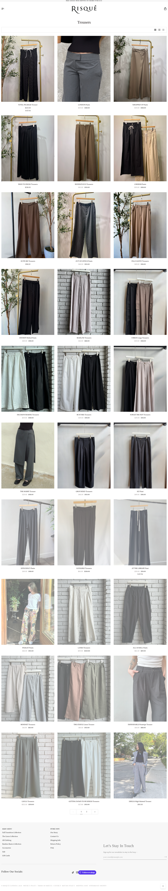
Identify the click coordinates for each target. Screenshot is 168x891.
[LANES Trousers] (83, 612)
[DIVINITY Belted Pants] (27, 302)
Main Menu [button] (7, 829)
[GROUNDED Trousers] (83, 455)
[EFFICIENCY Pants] (27, 532)
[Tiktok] (73, 872)
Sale (3, 852)
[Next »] (95, 811)
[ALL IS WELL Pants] (140, 612)
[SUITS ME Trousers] (27, 225)
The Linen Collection (10, 836)
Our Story (54, 832)
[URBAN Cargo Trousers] (140, 302)
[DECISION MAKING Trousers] (27, 379)
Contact (57, 886)
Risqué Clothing (10, 886)
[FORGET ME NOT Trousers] (140, 379)
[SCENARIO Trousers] (83, 532)
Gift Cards (6, 856)
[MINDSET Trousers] (27, 689)
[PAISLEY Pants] (27, 612)
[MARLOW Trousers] (83, 302)
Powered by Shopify (98, 886)
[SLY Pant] (140, 455)
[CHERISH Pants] (140, 148)
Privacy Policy (30, 886)
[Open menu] (4, 9)
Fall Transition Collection (11, 832)
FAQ (52, 848)
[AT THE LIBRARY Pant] (140, 532)
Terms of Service (45, 886)
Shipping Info (55, 840)
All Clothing (6, 840)
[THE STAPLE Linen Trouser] (83, 689)
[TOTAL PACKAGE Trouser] (27, 69)
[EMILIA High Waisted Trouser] (140, 765)
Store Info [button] (55, 829)
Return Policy (55, 844)
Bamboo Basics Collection (11, 844)
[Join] (165, 857)
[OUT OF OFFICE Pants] (83, 225)
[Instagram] (77, 872)
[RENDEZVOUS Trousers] (83, 148)
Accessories (6, 848)
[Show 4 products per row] (164, 30)
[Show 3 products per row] (159, 30)
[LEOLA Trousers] (27, 765)
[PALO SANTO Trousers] (140, 225)
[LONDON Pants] (83, 69)
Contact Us (54, 836)
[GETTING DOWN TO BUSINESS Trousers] (83, 765)
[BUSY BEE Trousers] (83, 379)
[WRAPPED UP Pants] (140, 69)
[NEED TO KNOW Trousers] (27, 148)
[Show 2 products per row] (155, 30)
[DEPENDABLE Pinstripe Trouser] (140, 689)
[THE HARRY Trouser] (27, 455)
